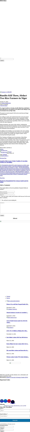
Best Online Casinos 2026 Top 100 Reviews (17, 337)
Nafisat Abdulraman (6, 103)
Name (2, 408)
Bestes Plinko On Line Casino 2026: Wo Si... (17, 343)
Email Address (4, 414)
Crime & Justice (3, 105)
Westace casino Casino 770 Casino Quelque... (18, 356)
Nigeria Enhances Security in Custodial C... (17, 312)
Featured (5, 154)
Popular (8, 296)
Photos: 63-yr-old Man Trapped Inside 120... (17, 304)
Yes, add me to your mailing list (8, 200)
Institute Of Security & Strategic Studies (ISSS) (17, 377)
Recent (8, 298)
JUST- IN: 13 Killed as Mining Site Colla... (17, 330)
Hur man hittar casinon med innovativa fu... (17, 350)
